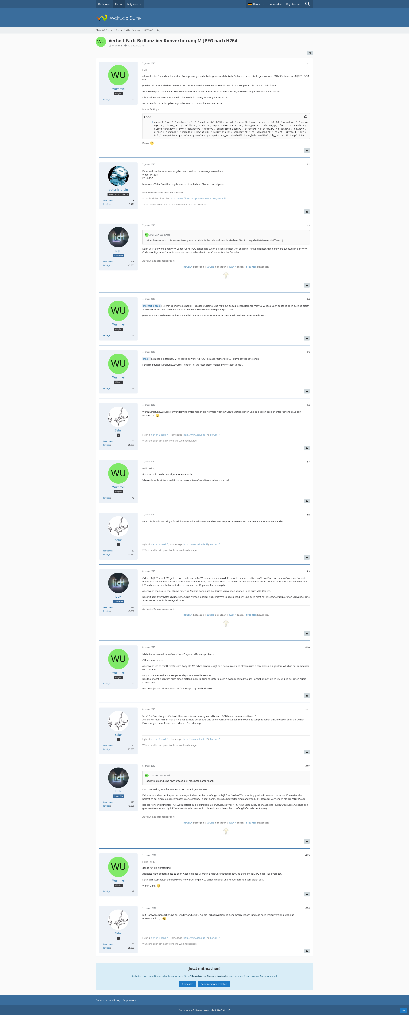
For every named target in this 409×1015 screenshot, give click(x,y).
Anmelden (276, 4)
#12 (307, 766)
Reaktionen (107, 200)
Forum (213, 434)
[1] (149, 122)
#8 (308, 514)
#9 (308, 571)
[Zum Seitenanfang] (403, 1010)
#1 (308, 63)
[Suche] (307, 4)
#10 (307, 647)
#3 (308, 225)
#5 (308, 352)
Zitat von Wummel (159, 234)
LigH (147, 358)
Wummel (117, 45)
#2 (308, 164)
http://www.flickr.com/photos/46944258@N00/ (196, 198)
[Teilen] (310, 53)
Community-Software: (204, 1010)
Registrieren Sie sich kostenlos (209, 976)
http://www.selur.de (194, 434)
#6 (308, 405)
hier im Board (158, 434)
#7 (308, 461)
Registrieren (293, 4)
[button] (257, 4)
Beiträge (106, 99)
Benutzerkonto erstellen (214, 983)
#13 (307, 855)
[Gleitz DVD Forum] (204, 17)
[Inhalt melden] (307, 150)
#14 (307, 908)
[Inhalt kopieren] (305, 117)
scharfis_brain (153, 305)
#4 (308, 299)
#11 (307, 709)
